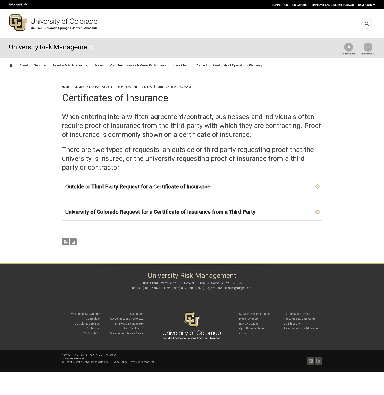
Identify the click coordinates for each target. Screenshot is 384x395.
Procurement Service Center (127, 333)
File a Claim (181, 65)
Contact (201, 65)
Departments (368, 54)
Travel (99, 65)
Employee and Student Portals (333, 4)
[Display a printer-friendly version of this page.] (65, 241)
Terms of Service (139, 362)
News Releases (248, 323)
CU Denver (93, 328)
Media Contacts (249, 318)
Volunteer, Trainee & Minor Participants (138, 65)
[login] (152, 362)
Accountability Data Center (300, 318)
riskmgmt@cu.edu (239, 288)
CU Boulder (93, 318)
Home (65, 86)
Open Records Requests (254, 328)
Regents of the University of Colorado (87, 362)
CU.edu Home (348, 54)
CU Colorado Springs (87, 323)
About (23, 65)
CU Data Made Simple (297, 313)
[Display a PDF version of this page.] (73, 241)
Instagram (310, 361)
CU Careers (299, 4)
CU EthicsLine (292, 323)
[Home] (53, 30)
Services (40, 65)
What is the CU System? (85, 313)
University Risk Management (93, 86)
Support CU (280, 4)
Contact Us (246, 333)
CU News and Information (254, 313)
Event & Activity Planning (70, 65)
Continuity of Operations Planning (237, 65)
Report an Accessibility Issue (301, 328)
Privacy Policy (119, 362)
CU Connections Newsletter (127, 318)
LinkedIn (318, 361)
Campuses (365, 4)
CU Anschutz (92, 333)
